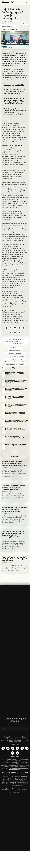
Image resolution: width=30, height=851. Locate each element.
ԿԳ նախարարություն (15, 350)
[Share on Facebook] (10, 332)
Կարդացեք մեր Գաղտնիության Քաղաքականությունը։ (18, 768)
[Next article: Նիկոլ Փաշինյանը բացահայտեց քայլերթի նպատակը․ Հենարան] (28, 425)
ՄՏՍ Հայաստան (21, 359)
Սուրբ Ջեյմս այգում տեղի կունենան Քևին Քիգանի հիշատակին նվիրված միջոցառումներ (14, 559)
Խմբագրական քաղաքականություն (18, 772)
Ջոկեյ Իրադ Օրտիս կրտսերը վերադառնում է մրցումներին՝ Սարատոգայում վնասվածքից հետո (14, 463)
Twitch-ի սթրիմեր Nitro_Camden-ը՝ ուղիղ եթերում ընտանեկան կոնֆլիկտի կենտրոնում (14, 91)
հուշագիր (21, 356)
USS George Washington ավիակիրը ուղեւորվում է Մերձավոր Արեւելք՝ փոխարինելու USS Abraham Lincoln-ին (15, 397)
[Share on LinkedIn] (15, 332)
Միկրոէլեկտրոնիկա (9, 359)
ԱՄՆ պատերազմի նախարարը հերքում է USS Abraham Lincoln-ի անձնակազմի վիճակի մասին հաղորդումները (16, 381)
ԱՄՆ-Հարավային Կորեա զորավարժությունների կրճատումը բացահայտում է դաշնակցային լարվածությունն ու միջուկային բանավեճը (14, 437)
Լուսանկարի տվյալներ (7, 47)
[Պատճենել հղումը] (25, 24)
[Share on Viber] (19, 332)
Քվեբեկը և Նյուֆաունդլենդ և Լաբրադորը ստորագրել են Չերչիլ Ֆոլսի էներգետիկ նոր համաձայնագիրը (16, 421)
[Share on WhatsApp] (19, 328)
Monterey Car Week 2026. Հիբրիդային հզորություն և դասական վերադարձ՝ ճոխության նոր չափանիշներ (15, 413)
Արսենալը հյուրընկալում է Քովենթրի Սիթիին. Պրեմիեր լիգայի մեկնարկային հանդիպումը (14, 509)
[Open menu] (26, 2)
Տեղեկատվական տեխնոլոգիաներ (15, 364)
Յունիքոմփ (8, 361)
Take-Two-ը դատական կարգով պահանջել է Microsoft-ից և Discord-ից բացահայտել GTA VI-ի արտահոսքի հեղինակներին (15, 101)
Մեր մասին (5, 772)
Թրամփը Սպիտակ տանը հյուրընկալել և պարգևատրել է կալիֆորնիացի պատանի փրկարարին (16, 445)
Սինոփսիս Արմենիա (19, 361)
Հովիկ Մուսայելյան (11, 356)
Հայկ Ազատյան (17, 339)
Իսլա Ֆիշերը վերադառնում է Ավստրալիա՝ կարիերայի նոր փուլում (15, 429)
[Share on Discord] (10, 328)
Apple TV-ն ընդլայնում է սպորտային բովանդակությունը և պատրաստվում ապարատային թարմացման (15, 111)
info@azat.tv (12, 741)
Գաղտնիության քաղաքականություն (15, 773)
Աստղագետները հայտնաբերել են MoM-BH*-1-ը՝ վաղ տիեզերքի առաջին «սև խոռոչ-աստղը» (16, 405)
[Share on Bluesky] (15, 328)
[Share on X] (23, 328)
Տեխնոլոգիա (13, 29)
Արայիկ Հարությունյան (15, 347)
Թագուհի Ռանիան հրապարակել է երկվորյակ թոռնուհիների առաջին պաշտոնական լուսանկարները (14, 373)
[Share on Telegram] (6, 328)
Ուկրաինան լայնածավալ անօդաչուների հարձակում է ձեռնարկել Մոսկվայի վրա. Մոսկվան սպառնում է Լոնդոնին (16, 389)
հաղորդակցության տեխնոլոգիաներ (15, 353)
